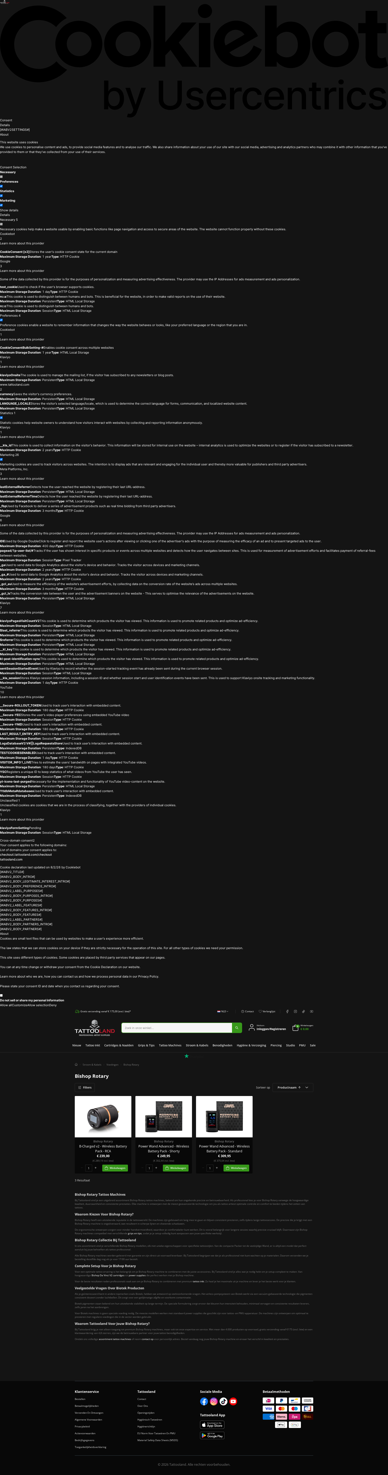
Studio (290, 1045)
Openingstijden (145, 1412)
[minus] (81, 1168)
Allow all (6, 1005)
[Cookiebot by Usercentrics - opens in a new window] (194, 61)
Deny (53, 1005)
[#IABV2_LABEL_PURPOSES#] (21, 891)
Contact (141, 1399)
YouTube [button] (6, 690)
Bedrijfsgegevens (84, 1440)
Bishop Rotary (131, 1064)
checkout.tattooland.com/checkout (26, 854)
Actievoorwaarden (85, 1433)
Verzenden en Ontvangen (89, 1412)
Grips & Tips (146, 1045)
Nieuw (76, 1045)
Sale (313, 1045)
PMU (302, 1045)
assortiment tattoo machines (115, 1339)
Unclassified (10, 800)
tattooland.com (11, 859)
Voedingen (112, 1064)
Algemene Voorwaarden (88, 1419)
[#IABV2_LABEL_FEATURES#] (21, 905)
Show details (9, 210)
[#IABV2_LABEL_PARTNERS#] (21, 919)
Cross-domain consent (17, 840)
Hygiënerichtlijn (146, 1426)
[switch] (1, 186)
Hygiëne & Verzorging (251, 1045)
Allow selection (38, 1005)
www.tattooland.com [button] (14, 387)
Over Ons (142, 1406)
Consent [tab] (6, 120)
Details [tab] (5, 125)
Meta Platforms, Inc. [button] (14, 471)
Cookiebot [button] (7, 236)
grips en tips (135, 1233)
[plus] (95, 1168)
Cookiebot (73, 867)
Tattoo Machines (170, 1045)
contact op (147, 1339)
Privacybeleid (82, 1426)
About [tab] (4, 134)
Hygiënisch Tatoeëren (149, 1419)
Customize (19, 1005)
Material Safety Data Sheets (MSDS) (157, 1440)
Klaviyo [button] (5, 359)
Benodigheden (222, 1045)
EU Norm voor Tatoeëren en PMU (156, 1433)
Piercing (276, 1045)
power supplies (137, 1275)
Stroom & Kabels (197, 1045)
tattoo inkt (198, 1281)
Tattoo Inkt (92, 1045)
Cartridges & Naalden (119, 1045)
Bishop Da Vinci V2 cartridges (108, 1275)
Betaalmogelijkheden (87, 1406)
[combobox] (221, 1013)
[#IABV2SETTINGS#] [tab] (15, 130)
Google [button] (5, 263)
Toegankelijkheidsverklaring (90, 1447)
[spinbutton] (88, 1168)
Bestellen (80, 1399)
